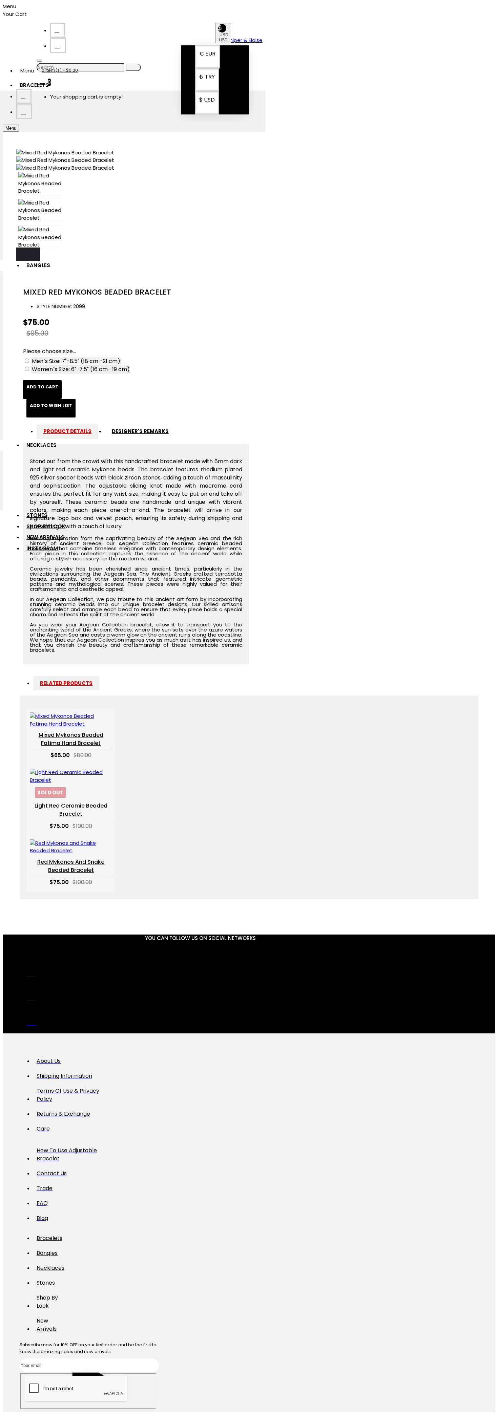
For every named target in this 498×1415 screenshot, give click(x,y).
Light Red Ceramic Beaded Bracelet (71, 810)
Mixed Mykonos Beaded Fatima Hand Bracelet (71, 739)
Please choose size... (49, 351)
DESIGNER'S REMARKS (140, 431)
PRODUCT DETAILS (67, 431)
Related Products (66, 683)
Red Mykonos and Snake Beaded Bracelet (70, 866)
